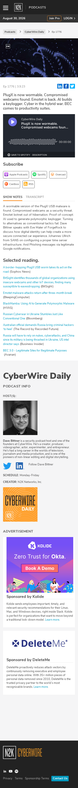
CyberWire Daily (37, 376)
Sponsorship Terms (37, 778)
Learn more (52, 620)
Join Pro (54, 18)
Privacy (7, 778)
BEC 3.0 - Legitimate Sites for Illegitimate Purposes (35, 351)
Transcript (35, 197)
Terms (19, 778)
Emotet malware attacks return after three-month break (37, 293)
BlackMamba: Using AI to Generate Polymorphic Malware (38, 304)
